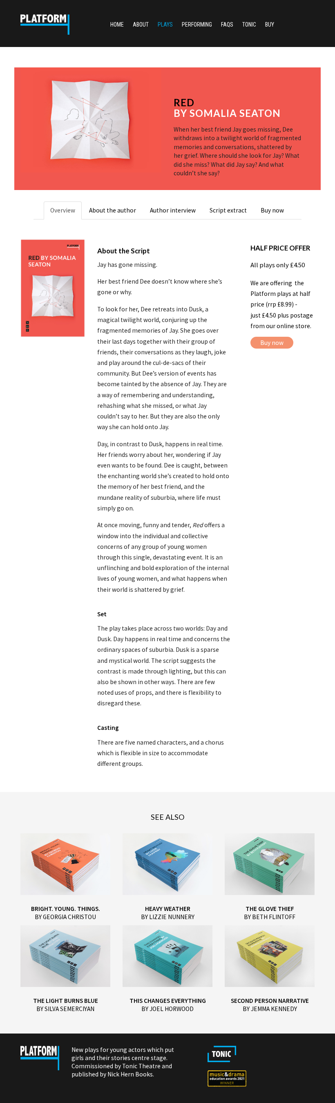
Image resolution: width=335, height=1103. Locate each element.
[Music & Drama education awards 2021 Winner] (222, 1082)
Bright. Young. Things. (65, 909)
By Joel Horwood (167, 1009)
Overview (62, 210)
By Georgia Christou (65, 917)
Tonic (249, 24)
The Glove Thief (270, 909)
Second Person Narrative (270, 1001)
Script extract (228, 210)
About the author (112, 210)
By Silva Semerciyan (65, 1009)
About (141, 24)
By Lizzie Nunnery (167, 917)
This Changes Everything (168, 1001)
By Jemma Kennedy (270, 1009)
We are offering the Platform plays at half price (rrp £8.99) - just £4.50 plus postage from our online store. (281, 304)
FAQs (227, 24)
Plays (165, 24)
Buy (269, 24)
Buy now (272, 210)
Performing (197, 24)
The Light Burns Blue (65, 1001)
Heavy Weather (167, 909)
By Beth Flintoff (269, 917)
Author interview (173, 210)
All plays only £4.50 (277, 264)
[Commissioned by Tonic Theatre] (218, 1057)
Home (117, 24)
